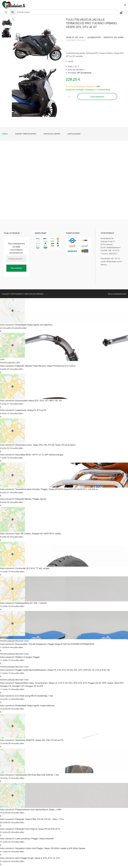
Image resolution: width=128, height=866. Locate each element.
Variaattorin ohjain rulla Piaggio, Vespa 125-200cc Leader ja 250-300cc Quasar (50, 848)
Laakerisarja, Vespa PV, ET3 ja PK (30, 410)
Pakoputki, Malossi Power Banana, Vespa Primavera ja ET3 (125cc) (45, 365)
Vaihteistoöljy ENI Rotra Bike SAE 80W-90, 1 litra (37, 774)
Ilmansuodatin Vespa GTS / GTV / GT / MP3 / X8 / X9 (38, 400)
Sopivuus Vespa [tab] (52, 133)
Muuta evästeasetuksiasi (117, 293)
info (98, 86)
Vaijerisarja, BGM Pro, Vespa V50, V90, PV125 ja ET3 (39, 740)
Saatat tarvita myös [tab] (25, 133)
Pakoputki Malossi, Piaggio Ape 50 (30, 498)
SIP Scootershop (84, 72)
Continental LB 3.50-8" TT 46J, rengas (32, 568)
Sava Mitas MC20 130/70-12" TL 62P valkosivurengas (39, 454)
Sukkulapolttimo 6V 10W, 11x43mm (31, 602)
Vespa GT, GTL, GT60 (75, 37)
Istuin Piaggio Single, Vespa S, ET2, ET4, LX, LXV (37, 858)
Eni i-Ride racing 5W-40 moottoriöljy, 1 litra (34, 695)
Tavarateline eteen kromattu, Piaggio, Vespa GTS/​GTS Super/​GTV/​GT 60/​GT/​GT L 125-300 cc (56, 489)
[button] (13, 19)
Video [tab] (5, 133)
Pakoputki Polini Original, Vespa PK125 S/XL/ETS (37, 828)
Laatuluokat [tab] (74, 133)
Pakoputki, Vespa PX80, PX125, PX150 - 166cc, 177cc (39, 819)
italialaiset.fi (19, 293)
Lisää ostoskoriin (97, 96)
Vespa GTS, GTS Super (114, 37)
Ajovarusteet (94, 37)
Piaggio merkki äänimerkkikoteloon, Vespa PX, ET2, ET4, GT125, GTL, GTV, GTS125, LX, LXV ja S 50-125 (62, 669)
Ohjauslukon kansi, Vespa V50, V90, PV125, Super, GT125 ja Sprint (45, 444)
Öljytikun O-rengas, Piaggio (27, 657)
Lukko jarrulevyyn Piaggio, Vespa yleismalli (34, 838)
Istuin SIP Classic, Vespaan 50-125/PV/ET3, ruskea (38, 533)
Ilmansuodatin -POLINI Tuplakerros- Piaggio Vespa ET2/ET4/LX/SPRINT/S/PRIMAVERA (54, 644)
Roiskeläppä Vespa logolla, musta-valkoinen (35, 705)
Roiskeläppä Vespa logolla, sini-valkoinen (33, 324)
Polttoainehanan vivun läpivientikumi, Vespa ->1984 (38, 809)
